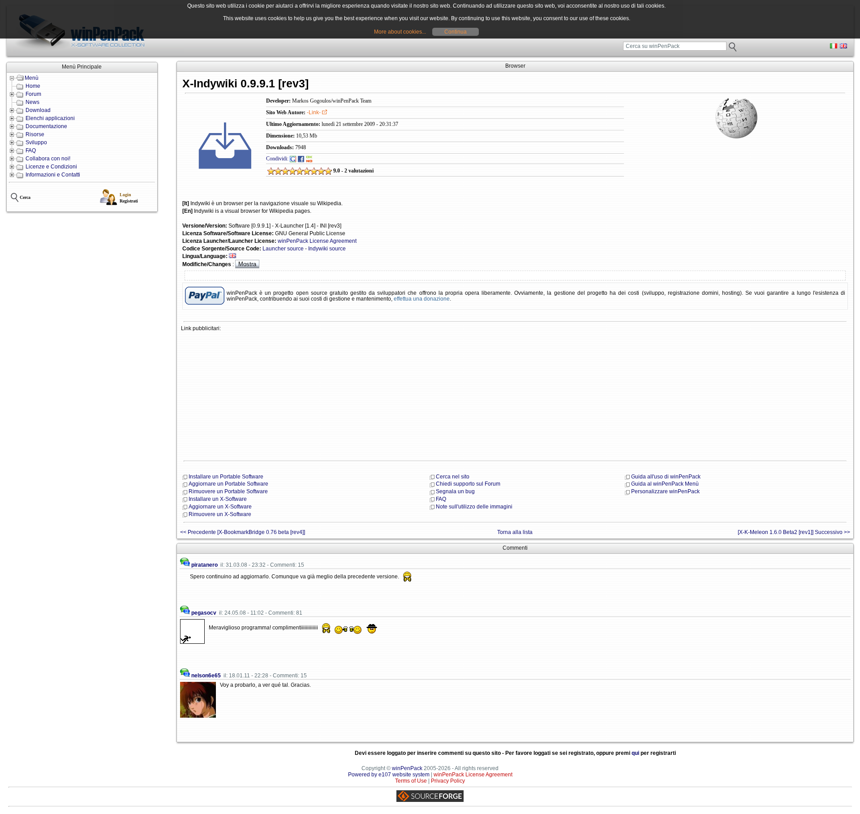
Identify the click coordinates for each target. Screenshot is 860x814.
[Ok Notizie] (309, 158)
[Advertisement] (449, 395)
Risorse (35, 134)
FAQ (31, 150)
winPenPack (407, 768)
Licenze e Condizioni (51, 167)
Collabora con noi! (48, 158)
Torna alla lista (515, 532)
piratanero (204, 565)
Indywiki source (327, 248)
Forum (33, 94)
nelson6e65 (206, 675)
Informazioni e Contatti (53, 175)
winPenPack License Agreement (317, 241)
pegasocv (203, 613)
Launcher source (283, 248)
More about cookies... (400, 32)
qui (635, 753)
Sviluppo (36, 142)
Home (33, 86)
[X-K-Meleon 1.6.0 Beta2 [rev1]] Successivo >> (794, 532)
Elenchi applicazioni (50, 118)
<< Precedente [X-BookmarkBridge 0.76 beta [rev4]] (242, 532)
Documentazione (46, 126)
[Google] (293, 158)
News (32, 102)
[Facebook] (301, 158)
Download (38, 110)
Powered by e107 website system (389, 774)
